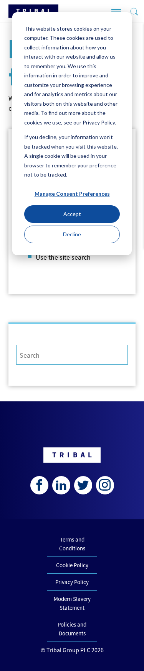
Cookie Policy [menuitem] (72, 565)
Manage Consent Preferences (72, 193)
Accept (72, 214)
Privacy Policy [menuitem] (72, 582)
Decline (72, 234)
